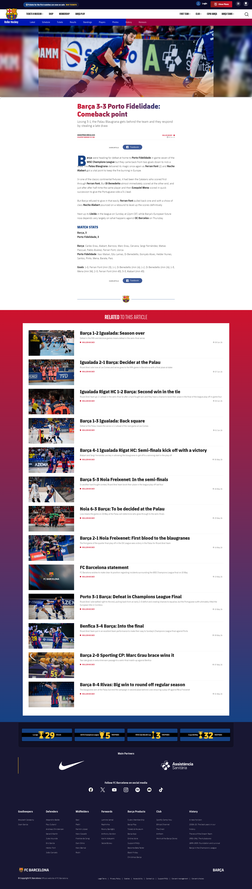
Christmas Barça (134, 857)
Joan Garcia (23, 824)
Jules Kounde (52, 838)
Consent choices (198, 878)
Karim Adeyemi (107, 838)
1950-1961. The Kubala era (200, 838)
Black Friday (133, 852)
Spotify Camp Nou (164, 820)
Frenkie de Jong (82, 838)
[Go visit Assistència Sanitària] (177, 765)
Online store (133, 838)
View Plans (223, 4)
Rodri (78, 852)
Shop (51, 14)
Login (202, 4)
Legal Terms (102, 878)
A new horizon (195, 820)
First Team (184, 14)
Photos (115, 22)
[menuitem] (246, 3)
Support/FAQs (134, 843)
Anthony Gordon (108, 834)
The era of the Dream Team (200, 834)
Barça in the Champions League (202, 848)
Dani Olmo (80, 843)
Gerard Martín (52, 834)
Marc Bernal (81, 848)
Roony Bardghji (108, 829)
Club (198, 14)
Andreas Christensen (55, 829)
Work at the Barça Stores (166, 838)
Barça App (132, 834)
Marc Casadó (81, 834)
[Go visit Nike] (71, 765)
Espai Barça (212, 14)
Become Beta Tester (136, 848)
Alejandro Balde (53, 820)
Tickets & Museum (34, 14)
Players (102, 22)
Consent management (180, 878)
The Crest (160, 829)
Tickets (60, 22)
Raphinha (105, 824)
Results (73, 22)
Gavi (77, 820)
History (128, 22)
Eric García (50, 843)
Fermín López (82, 829)
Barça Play (80, 14)
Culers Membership (136, 820)
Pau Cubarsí (51, 824)
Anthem (159, 834)
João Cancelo (51, 852)
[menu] (246, 3)
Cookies (127, 878)
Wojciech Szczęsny (26, 820)
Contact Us (150, 878)
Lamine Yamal (107, 820)
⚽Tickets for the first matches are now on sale (51, 4)
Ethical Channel (162, 824)
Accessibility (138, 878)
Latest (32, 22)
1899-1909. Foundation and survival (204, 843)
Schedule (46, 22)
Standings (87, 22)
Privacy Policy (115, 878)
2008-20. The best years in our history (202, 826)
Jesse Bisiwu (106, 843)
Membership (64, 14)
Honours (142, 22)
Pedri (78, 824)
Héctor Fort (51, 848)
